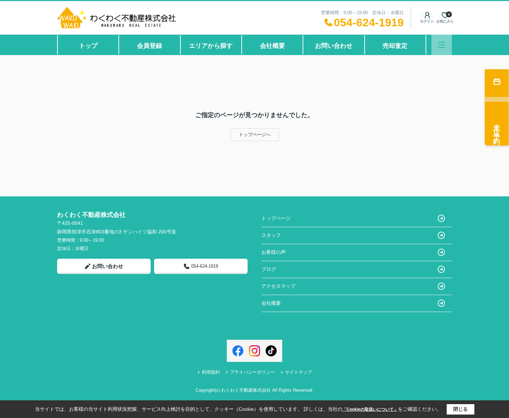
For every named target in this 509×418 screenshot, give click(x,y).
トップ (88, 45)
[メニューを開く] (441, 45)
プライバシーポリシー (252, 372)
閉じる (460, 409)
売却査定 (395, 45)
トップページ (276, 218)
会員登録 (149, 45)
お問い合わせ (333, 45)
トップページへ (254, 134)
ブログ (268, 269)
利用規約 (211, 372)
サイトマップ (298, 372)
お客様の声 (273, 252)
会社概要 (272, 45)
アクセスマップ (278, 286)
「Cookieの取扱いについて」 (370, 409)
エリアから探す (211, 45)
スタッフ (271, 235)
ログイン (427, 21)
